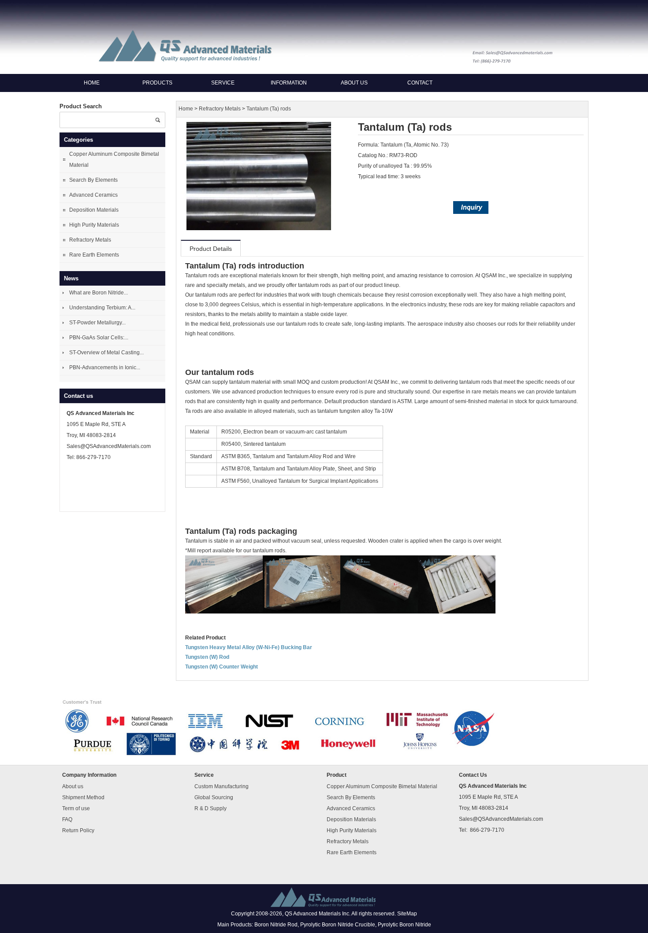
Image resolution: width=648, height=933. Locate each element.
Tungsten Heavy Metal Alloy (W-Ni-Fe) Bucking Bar (248, 647)
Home (92, 83)
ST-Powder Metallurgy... (97, 323)
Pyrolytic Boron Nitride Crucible (337, 925)
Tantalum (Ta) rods (268, 109)
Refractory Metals (90, 240)
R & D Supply (210, 808)
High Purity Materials (94, 225)
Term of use (76, 808)
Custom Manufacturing (221, 786)
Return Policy (78, 830)
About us (354, 83)
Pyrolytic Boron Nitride (404, 925)
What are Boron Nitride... (98, 293)
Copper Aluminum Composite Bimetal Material (114, 159)
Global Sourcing (213, 797)
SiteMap (407, 914)
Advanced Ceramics (93, 195)
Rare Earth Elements (94, 255)
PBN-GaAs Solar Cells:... (98, 337)
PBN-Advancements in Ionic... (104, 367)
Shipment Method (83, 797)
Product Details (211, 248)
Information (289, 83)
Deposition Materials (94, 210)
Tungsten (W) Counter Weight (221, 667)
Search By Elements (93, 180)
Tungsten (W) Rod (207, 657)
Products (157, 83)
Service (223, 83)
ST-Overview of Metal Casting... (106, 352)
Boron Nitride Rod (276, 925)
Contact (419, 83)
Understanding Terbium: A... (102, 308)
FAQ (67, 819)
